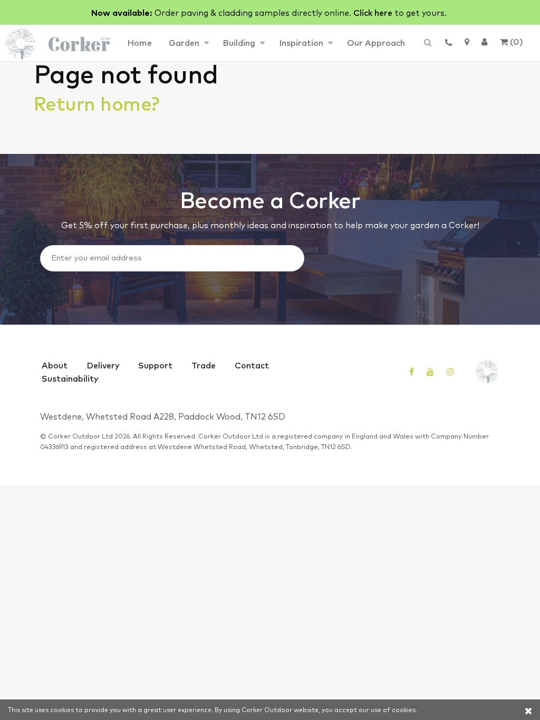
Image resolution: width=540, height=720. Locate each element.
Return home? (97, 102)
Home (139, 42)
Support (155, 365)
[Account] (484, 41)
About (55, 365)
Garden (184, 42)
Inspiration (301, 42)
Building (239, 42)
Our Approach (376, 42)
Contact (252, 365)
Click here (372, 12)
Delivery (103, 365)
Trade (203, 365)
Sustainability (70, 378)
